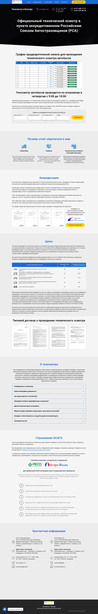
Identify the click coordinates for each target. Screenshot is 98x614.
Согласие (52, 120)
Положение (45, 120)
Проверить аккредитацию (75, 225)
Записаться (77, 117)
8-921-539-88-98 (80, 10)
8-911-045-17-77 (80, 8)
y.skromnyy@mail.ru (22, 567)
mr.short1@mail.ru (30, 108)
